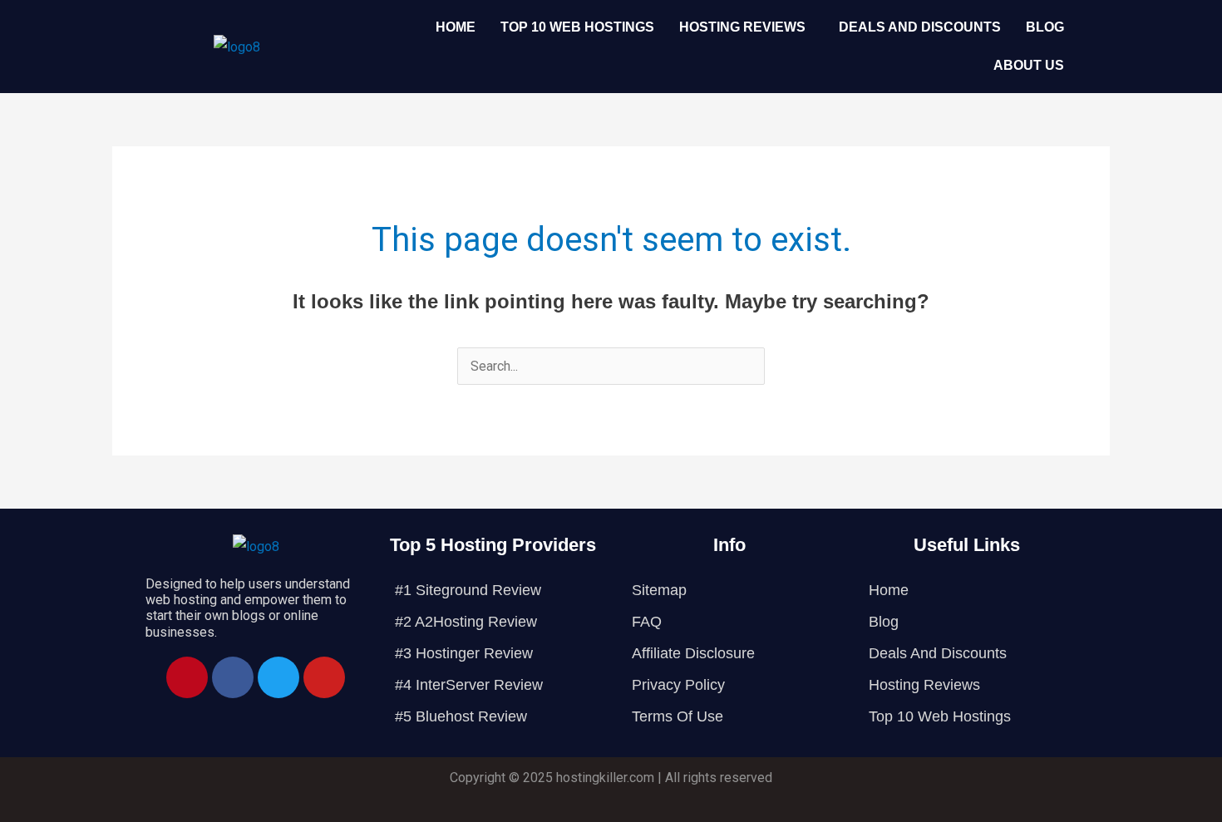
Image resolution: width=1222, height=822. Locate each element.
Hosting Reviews (742, 27)
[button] (746, 27)
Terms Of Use (677, 716)
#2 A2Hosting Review (466, 621)
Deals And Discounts (920, 27)
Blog (1045, 27)
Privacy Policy (678, 685)
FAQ (647, 621)
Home (455, 27)
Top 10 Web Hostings (577, 27)
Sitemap (659, 590)
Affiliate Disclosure (693, 653)
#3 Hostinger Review (464, 653)
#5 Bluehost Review (461, 716)
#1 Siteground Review (468, 590)
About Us (1028, 65)
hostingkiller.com (605, 777)
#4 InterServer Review (469, 685)
